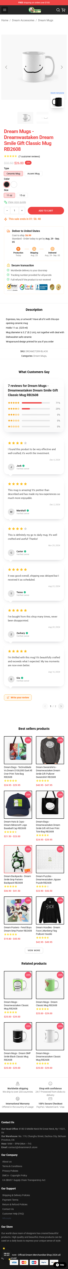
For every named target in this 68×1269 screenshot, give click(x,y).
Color (7, 179)
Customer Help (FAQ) (13, 1213)
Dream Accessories (23, 20)
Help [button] (62, 1265)
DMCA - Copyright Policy (14, 1175)
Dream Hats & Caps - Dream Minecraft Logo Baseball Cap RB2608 (15, 825)
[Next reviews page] (61, 706)
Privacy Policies (10, 1171)
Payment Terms (10, 1200)
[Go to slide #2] (43, 118)
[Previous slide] (6, 67)
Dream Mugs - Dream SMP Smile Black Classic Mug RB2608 (17, 1056)
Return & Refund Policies (14, 1204)
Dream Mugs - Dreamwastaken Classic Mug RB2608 (16, 1005)
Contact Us (8, 1209)
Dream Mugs (45, 20)
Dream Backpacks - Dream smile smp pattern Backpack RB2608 (17, 879)
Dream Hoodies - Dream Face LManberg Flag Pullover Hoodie (48, 930)
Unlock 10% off (7, 1254)
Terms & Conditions (12, 1166)
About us (7, 1161)
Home (4, 20)
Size (6, 190)
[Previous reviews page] (45, 706)
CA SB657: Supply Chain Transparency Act (23, 1180)
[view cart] (63, 10)
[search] (58, 10)
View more (34, 950)
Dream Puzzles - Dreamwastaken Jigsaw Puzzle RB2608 (48, 879)
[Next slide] (61, 67)
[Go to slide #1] (25, 118)
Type (6, 168)
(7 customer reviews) (29, 156)
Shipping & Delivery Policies (16, 1195)
